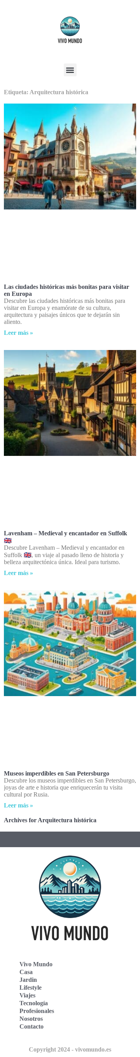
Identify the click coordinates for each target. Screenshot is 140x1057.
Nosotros (31, 1018)
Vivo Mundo (35, 964)
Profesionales (36, 1011)
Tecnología (33, 1003)
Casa (26, 972)
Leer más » (18, 332)
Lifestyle (30, 987)
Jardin (28, 979)
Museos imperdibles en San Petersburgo (56, 773)
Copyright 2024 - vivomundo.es (70, 1049)
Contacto (31, 1026)
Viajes (27, 995)
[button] (70, 69)
